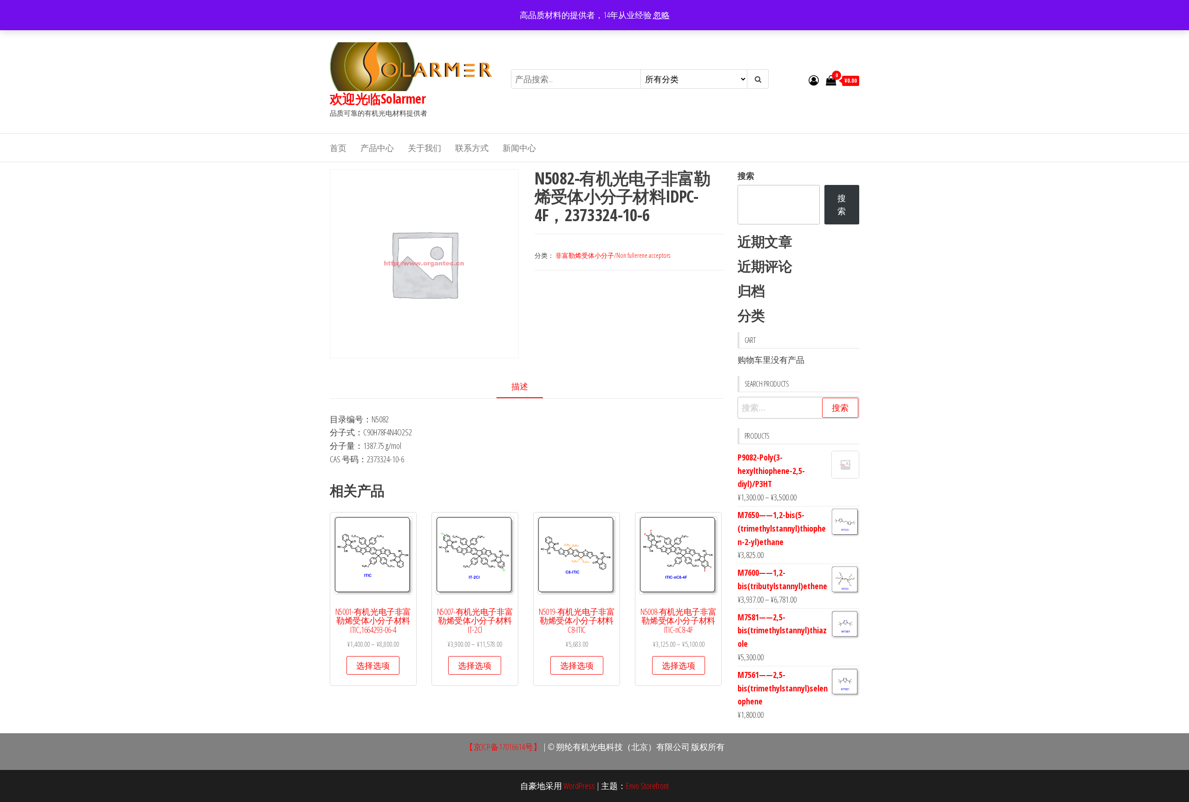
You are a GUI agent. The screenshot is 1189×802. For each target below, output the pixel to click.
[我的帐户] (814, 80)
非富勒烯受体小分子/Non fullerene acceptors (612, 255)
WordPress (579, 785)
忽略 (661, 14)
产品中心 (377, 147)
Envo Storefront (647, 785)
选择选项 (373, 665)
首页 (338, 147)
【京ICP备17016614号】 (503, 746)
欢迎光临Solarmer (377, 98)
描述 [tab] (519, 386)
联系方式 (472, 147)
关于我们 (424, 147)
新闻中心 (519, 147)
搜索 (746, 175)
